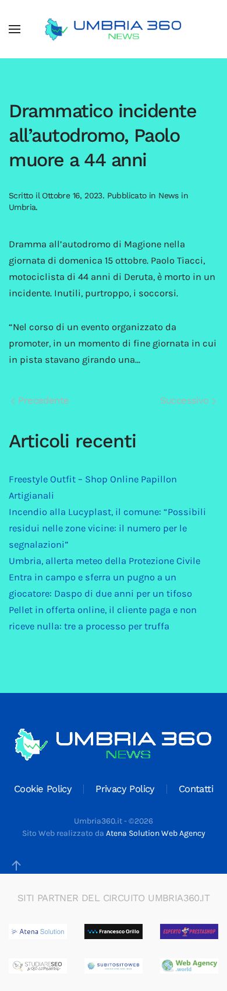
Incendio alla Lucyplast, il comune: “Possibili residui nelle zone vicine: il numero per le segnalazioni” (107, 528)
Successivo (186, 400)
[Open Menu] (14, 29)
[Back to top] (16, 865)
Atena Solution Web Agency (155, 833)
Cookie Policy (43, 788)
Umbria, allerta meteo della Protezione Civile (104, 560)
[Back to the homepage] (113, 29)
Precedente (42, 400)
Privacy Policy (125, 788)
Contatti (196, 788)
